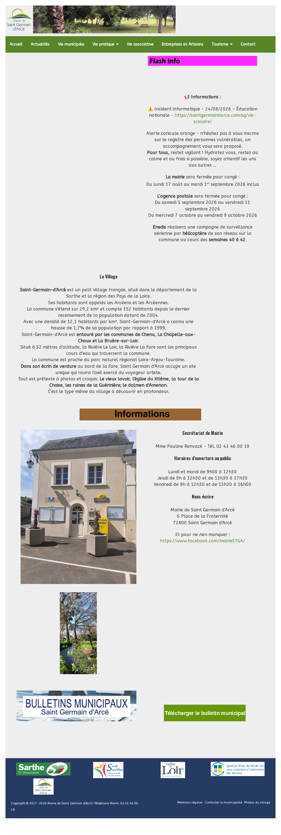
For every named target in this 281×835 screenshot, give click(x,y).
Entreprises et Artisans (182, 44)
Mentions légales (190, 802)
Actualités (40, 44)
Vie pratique (103, 44)
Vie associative (140, 44)
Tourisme (220, 44)
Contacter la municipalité (223, 802)
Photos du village (257, 802)
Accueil (16, 44)
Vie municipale (71, 44)
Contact (248, 44)
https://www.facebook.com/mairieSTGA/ (202, 540)
